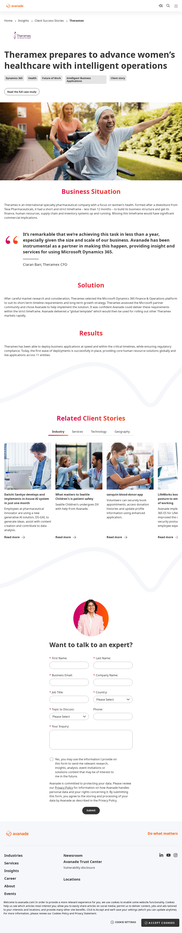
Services (11, 863)
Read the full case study (21, 91)
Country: (100, 692)
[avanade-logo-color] (14, 6)
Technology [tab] (98, 432)
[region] (91, 914)
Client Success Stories (49, 21)
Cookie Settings (125, 922)
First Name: (58, 658)
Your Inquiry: (59, 726)
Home (8, 21)
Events (10, 893)
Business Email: (61, 675)
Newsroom (73, 855)
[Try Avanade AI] (161, 6)
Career (10, 878)
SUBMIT (91, 810)
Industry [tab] (58, 432)
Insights (23, 21)
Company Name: (105, 675)
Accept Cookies (162, 922)
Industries (13, 855)
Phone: (98, 709)
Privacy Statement (85, 913)
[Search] (168, 6)
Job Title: (56, 692)
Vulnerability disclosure (79, 868)
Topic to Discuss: (61, 709)
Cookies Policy (60, 913)
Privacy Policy (64, 788)
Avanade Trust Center (82, 861)
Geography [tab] (122, 432)
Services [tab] (77, 432)
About (9, 886)
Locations (71, 879)
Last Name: (102, 658)
